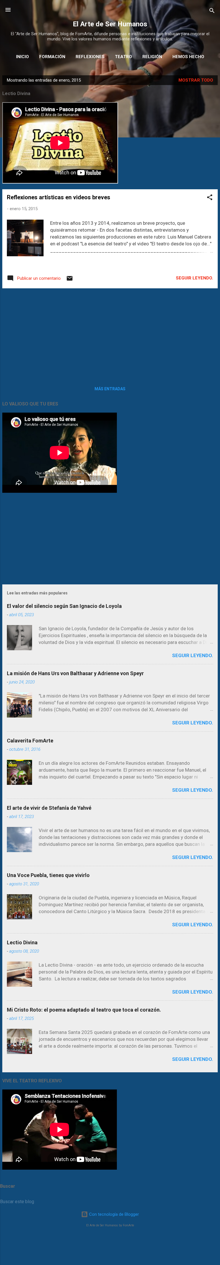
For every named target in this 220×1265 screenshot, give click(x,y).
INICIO (22, 56)
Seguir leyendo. (194, 278)
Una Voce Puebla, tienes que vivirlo (48, 875)
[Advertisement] (110, 333)
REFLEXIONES (90, 56)
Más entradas (110, 389)
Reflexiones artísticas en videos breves (58, 197)
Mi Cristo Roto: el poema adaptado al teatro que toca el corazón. (84, 1010)
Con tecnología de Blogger (113, 1214)
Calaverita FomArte (30, 741)
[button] (209, 198)
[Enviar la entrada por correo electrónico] (69, 280)
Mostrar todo (195, 80)
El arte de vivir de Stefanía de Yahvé (49, 808)
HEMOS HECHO (188, 56)
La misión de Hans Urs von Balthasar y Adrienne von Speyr (75, 673)
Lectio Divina (22, 942)
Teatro (123, 56)
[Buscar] (212, 11)
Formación (52, 56)
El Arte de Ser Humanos (110, 24)
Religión (152, 56)
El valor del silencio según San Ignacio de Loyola (64, 606)
